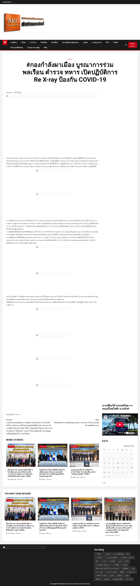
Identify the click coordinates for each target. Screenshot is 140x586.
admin (10, 92)
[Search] (126, 45)
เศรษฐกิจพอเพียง (117, 579)
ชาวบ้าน (33, 42)
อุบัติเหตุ (119, 575)
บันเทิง (115, 42)
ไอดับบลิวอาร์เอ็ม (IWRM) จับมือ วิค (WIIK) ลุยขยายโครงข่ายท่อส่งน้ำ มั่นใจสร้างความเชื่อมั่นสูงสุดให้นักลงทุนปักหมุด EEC (52, 473)
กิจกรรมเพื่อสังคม (16, 48)
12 (118, 463)
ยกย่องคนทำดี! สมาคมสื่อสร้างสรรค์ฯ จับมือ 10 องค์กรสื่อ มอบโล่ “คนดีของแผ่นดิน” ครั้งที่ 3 (83, 472)
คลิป (45, 48)
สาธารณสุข (99, 572)
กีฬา (107, 42)
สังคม (24, 42)
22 (131, 468)
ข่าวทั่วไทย (70, 59)
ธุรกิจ (120, 561)
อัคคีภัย (122, 572)
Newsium (76, 584)
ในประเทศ (129, 579)
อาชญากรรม (97, 42)
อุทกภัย (112, 575)
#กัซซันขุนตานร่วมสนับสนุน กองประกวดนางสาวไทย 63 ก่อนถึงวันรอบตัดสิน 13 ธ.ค (76, 422)
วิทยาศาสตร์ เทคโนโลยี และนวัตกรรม (108, 568)
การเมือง (107, 554)
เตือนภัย (98, 579)
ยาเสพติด (116, 565)
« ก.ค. (104, 483)
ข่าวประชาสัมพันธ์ (111, 557)
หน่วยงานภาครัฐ (33, 48)
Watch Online (132, 45)
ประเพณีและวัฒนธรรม (70, 42)
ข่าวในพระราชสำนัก (127, 557)
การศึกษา (13, 42)
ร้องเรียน (44, 42)
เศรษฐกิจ (106, 579)
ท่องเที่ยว (54, 42)
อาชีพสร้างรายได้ (101, 575)
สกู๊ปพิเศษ (126, 568)
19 (118, 468)
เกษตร (85, 42)
